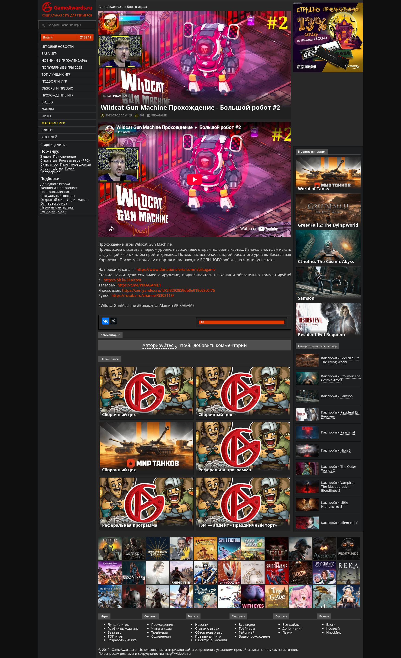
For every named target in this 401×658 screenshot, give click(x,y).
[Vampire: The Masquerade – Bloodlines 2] (134, 573)
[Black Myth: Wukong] (134, 549)
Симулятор (49, 164)
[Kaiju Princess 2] (301, 597)
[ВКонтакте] (105, 321)
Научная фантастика (57, 207)
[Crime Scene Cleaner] (182, 549)
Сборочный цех (119, 414)
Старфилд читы (52, 144)
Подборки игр (54, 81)
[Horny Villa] (182, 597)
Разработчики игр (122, 640)
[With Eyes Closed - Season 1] (253, 597)
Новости (201, 624)
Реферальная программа (129, 525)
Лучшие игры (118, 624)
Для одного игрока (55, 184)
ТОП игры (115, 636)
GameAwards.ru (110, 6)
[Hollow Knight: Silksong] (230, 573)
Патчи (287, 632)
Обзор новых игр (209, 632)
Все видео (247, 624)
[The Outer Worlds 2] (206, 597)
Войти (67, 37)
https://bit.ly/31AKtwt (122, 279)
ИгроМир (333, 632)
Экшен (45, 156)
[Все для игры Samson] (328, 284)
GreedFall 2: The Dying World (328, 225)
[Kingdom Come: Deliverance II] (158, 549)
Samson (306, 298)
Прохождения (162, 624)
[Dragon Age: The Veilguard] (110, 573)
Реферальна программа (224, 469)
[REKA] (349, 573)
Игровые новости (58, 46)
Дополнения (292, 628)
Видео (47, 102)
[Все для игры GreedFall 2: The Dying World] (328, 211)
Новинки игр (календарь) (64, 60)
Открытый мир (52, 199)
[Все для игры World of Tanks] (328, 175)
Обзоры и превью (57, 88)
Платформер (50, 172)
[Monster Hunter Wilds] (110, 597)
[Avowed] (325, 549)
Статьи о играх (207, 628)
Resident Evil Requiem (321, 334)
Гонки (69, 168)
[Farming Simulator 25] (253, 549)
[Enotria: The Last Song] (158, 597)
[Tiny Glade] (277, 597)
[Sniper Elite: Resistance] (182, 573)
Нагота (83, 199)
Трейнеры (159, 632)
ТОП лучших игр (56, 74)
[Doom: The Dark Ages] (301, 573)
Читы (46, 116)
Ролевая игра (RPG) (74, 160)
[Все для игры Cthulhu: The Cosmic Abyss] (328, 248)
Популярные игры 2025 (62, 67)
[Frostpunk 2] (349, 549)
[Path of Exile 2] (277, 549)
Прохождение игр (57, 95)
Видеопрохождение (254, 636)
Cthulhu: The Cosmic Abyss (326, 261)
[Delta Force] (301, 549)
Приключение (64, 156)
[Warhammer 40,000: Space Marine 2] (206, 573)
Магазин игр (53, 123)
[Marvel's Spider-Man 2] (277, 573)
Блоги (47, 130)
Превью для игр (208, 636)
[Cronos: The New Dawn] (134, 597)
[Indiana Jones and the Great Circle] (206, 549)
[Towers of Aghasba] (325, 597)
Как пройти (340, 360)
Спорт (45, 168)
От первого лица (53, 203)
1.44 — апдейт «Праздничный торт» (237, 525)
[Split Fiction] (230, 549)
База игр (49, 53)
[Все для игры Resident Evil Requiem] (328, 321)
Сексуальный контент (57, 195)
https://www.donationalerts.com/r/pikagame (176, 269)
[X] (113, 321)
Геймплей (247, 632)
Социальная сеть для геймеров (67, 15)
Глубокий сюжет (53, 211)
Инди (71, 199)
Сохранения (161, 636)
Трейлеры (247, 628)
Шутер (57, 168)
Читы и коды (161, 628)
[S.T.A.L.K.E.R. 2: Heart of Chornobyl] (110, 549)
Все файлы (291, 624)
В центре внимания (211, 640)
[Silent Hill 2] (158, 573)
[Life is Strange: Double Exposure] (325, 573)
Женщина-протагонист (59, 188)
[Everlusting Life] (349, 597)
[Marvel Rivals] (230, 597)
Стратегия (48, 160)
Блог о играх (137, 6)
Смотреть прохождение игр (317, 346)
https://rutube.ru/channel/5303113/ (142, 295)
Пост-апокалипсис (55, 191)
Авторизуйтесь (159, 345)
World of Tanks (313, 188)
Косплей (49, 137)
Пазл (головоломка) (75, 164)
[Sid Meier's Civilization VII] (253, 573)
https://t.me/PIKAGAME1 (139, 285)
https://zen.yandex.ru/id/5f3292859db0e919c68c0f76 (168, 290)
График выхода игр (123, 628)
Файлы (48, 109)
